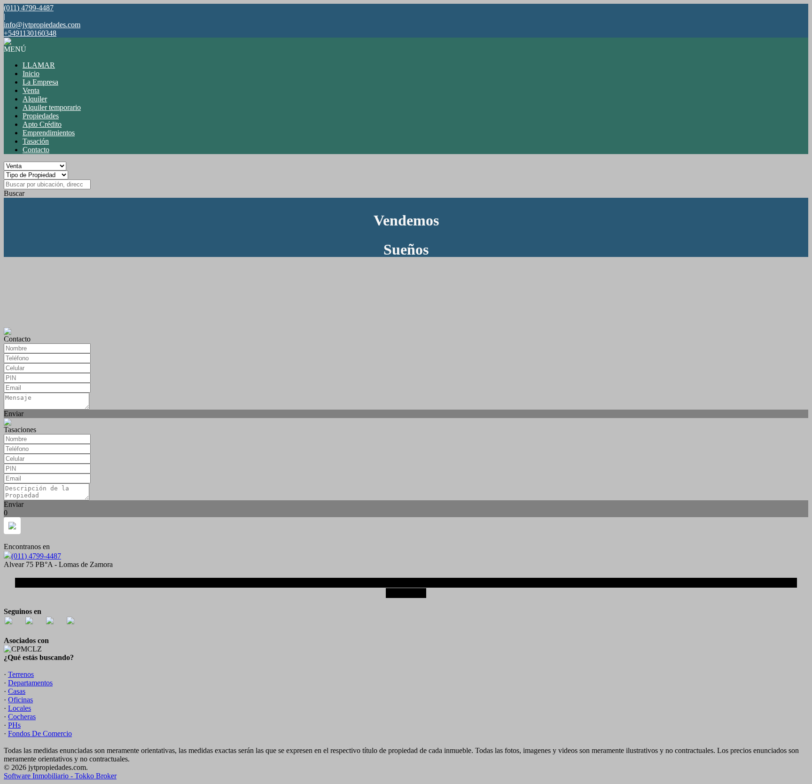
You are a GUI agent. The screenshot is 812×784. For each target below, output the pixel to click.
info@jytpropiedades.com (42, 25)
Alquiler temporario (52, 107)
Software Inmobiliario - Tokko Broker (60, 776)
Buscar (14, 193)
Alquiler (35, 99)
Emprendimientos (49, 133)
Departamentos (30, 683)
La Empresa (40, 82)
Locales (19, 708)
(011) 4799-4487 (36, 556)
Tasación (36, 141)
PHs (14, 725)
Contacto (36, 150)
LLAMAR (39, 65)
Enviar (13, 414)
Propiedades (41, 116)
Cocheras (22, 717)
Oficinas (20, 700)
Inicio (31, 74)
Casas (16, 691)
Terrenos (21, 674)
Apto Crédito (42, 124)
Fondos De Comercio (40, 733)
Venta (31, 90)
